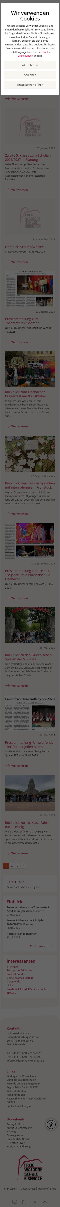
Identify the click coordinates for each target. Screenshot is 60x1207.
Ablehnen (30, 75)
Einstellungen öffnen (30, 85)
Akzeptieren (30, 65)
